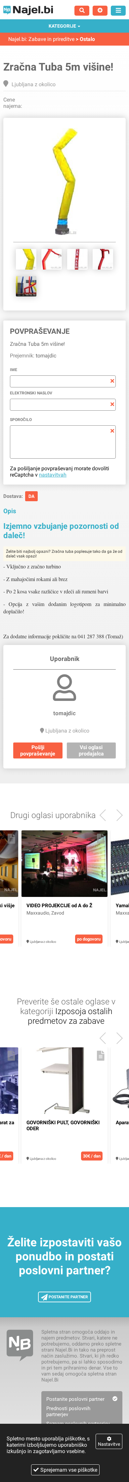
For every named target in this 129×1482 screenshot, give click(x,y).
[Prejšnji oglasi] (117, 815)
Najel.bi (17, 39)
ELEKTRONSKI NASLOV (31, 393)
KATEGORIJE (62, 26)
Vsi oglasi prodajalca (91, 750)
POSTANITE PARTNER (68, 1297)
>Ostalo (85, 39)
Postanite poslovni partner (75, 1399)
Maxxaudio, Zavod (45, 913)
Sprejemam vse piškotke (68, 1470)
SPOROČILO (21, 419)
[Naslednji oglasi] (105, 815)
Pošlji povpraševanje (37, 750)
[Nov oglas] (100, 11)
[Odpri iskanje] (81, 11)
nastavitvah (52, 475)
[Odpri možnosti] (118, 11)
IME (13, 369)
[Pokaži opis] (11, 839)
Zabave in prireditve (51, 39)
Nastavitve (109, 1444)
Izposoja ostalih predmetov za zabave (70, 1016)
